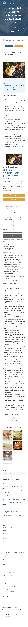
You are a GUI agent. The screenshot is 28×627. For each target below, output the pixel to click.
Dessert (4, 530)
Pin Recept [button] (15, 199)
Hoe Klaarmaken (10, 91)
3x (18, 235)
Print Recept (15, 195)
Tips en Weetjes (7, 84)
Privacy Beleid (17, 614)
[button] (4, 191)
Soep (4, 546)
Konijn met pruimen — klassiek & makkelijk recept (14, 499)
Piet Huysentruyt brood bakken (10, 586)
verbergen (16, 81)
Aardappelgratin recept (8, 589)
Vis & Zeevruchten (7, 556)
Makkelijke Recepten (7, 538)
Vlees (4, 559)
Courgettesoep (6, 578)
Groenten (5, 536)
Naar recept (9, 45)
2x (12, 235)
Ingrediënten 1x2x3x (10, 89)
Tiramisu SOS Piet (7, 567)
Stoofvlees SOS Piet (7, 580)
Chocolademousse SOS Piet (9, 569)
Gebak (4, 533)
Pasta (4, 541)
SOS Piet (5, 549)
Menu (26, 2)
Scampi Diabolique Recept (9, 572)
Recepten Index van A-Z (7, 607)
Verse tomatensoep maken (9, 575)
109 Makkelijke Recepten (19, 609)
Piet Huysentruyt (6, 2)
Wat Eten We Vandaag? (6, 616)
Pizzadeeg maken (7, 583)
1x (6, 235)
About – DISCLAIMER (6, 614)
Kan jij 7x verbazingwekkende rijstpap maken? (13, 520)
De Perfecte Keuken (7, 527)
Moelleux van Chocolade (8, 591)
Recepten (5, 544)
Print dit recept (19, 45)
